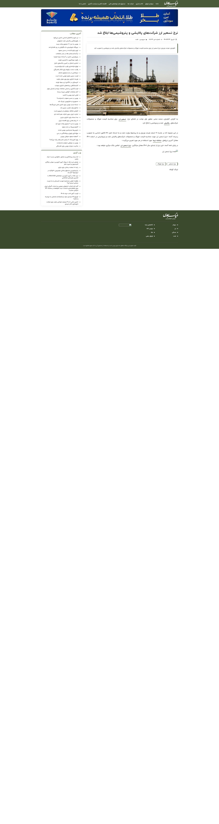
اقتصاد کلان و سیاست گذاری (97, 4)
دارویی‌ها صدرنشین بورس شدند (68, 130)
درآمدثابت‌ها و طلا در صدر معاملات (67, 54)
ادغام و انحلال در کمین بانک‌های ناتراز (66, 63)
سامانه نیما (157, 140)
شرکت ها (131, 4)
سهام (174, 225)
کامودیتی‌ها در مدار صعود (70, 127)
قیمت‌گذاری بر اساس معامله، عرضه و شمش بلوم (62, 89)
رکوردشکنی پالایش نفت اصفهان (67, 41)
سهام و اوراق (149, 4)
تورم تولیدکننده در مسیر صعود (68, 51)
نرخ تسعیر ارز (126, 145)
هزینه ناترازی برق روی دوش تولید (67, 79)
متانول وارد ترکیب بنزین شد (69, 108)
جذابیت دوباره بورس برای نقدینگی (67, 146)
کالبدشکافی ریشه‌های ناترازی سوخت (66, 86)
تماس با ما (82, 4)
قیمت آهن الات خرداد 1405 (69, 194)
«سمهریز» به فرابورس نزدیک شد (68, 101)
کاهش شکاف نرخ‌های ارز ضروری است (66, 111)
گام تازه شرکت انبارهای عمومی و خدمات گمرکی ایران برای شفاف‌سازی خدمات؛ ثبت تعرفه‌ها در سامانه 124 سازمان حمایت (61, 188)
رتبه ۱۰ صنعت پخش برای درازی (68, 167)
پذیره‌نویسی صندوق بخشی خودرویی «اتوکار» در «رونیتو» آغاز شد (63, 172)
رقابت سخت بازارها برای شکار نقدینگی (66, 70)
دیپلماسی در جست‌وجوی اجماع (68, 73)
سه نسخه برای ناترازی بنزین (69, 117)
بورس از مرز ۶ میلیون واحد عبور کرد (67, 124)
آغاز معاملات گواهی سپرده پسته (67, 92)
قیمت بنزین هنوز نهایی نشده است (67, 76)
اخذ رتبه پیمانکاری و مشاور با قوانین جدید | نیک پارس (62, 158)
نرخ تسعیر (172, 164)
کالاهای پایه (149, 225)
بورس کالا (150, 229)
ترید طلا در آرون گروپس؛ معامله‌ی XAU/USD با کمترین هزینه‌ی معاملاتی (63, 177)
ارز (175, 229)
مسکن (174, 232)
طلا (152, 232)
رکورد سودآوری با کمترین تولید (68, 60)
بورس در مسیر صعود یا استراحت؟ (67, 98)
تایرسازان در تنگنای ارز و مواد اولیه (67, 82)
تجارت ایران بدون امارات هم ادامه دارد (66, 114)
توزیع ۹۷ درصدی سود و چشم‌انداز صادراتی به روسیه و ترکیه (61, 198)
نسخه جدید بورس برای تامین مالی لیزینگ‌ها (64, 105)
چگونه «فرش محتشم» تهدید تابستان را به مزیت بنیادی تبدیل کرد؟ (62, 182)
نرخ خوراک (160, 164)
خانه (157, 4)
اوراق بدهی (149, 236)
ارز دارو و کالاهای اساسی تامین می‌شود (65, 38)
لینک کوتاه (173, 169)
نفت (136, 39)
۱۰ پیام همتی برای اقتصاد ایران (68, 121)
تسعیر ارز (122, 119)
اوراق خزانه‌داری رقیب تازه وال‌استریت (66, 66)
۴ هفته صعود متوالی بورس (69, 137)
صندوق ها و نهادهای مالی (117, 4)
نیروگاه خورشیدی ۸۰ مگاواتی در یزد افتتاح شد (63, 47)
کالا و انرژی (139, 4)
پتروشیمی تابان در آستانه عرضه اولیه (66, 57)
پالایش (166, 123)
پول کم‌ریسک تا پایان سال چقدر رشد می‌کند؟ (64, 140)
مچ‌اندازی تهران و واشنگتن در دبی (67, 133)
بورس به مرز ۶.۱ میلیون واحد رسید (67, 44)
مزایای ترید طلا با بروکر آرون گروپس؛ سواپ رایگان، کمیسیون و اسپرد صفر (61, 163)
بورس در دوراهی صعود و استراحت (67, 143)
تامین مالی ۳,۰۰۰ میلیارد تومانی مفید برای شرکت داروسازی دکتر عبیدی (62, 203)
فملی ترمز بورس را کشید (70, 95)
